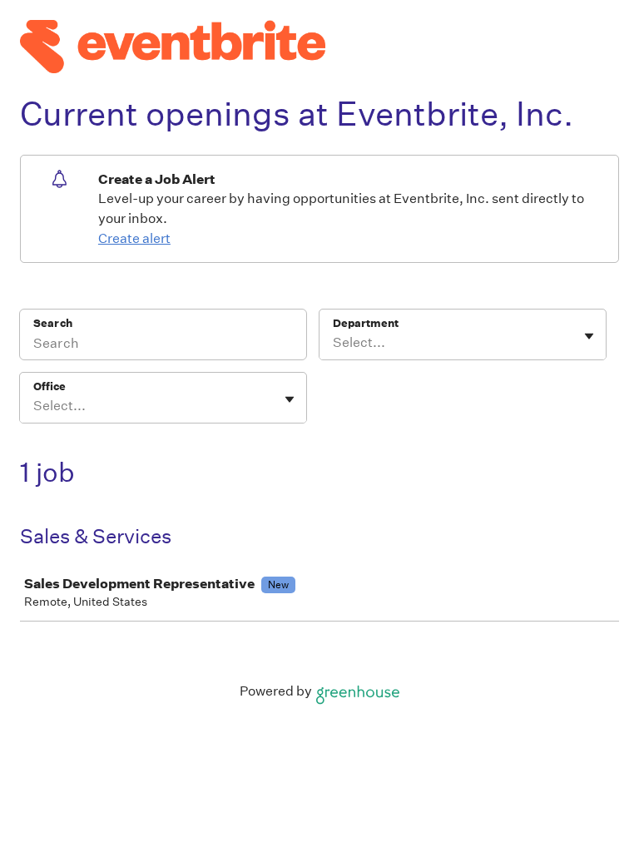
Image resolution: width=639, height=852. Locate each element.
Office (49, 386)
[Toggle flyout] (589, 336)
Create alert (134, 238)
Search (52, 323)
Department (366, 323)
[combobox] (334, 343)
